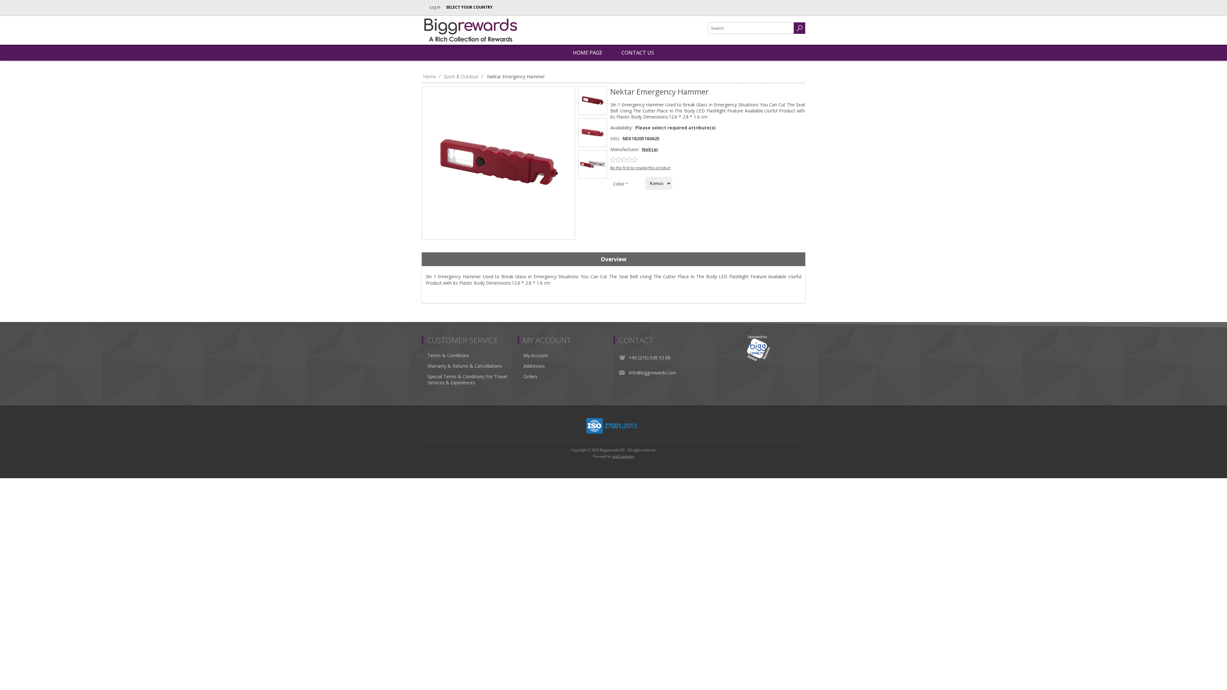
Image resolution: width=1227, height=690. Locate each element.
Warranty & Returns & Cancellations (465, 366)
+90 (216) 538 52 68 (649, 358)
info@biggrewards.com (652, 373)
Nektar (650, 149)
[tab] (613, 259)
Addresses (534, 366)
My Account (535, 355)
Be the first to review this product (640, 168)
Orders (530, 376)
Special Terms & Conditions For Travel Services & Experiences (467, 379)
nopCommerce (623, 456)
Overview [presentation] (614, 259)
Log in (434, 7)
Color (619, 183)
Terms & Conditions (448, 355)
